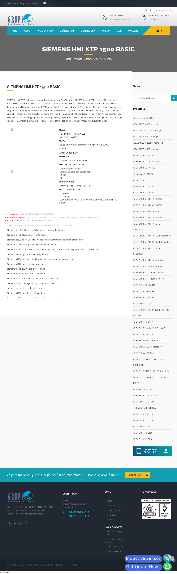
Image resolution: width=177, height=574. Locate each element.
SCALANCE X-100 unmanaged (148, 130)
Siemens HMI (67, 31)
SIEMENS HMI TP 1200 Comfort (149, 272)
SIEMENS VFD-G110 (143, 322)
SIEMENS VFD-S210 (143, 439)
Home (14, 31)
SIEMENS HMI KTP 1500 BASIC (148, 217)
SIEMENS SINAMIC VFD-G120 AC (149, 328)
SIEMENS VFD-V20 (142, 303)
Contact (160, 30)
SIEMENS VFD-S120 (143, 433)
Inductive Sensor (143, 559)
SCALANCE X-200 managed (147, 136)
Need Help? (73, 564)
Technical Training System (114, 540)
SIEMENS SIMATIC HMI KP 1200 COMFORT (148, 362)
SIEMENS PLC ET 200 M (145, 395)
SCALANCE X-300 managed (147, 149)
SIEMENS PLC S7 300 (144, 155)
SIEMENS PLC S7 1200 (144, 192)
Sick (119, 31)
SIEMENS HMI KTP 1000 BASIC (148, 211)
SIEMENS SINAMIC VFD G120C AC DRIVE (149, 380)
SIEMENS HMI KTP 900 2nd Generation (152, 242)
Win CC (106, 31)
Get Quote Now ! (143, 567)
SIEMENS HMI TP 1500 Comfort (149, 278)
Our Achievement (114, 510)
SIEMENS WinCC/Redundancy (148, 346)
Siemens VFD (88, 31)
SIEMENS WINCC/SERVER (146, 340)
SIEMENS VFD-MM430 (144, 291)
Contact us (135, 475)
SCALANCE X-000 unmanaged (148, 124)
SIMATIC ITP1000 (114, 551)
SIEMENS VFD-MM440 (144, 285)
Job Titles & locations (165, 10)
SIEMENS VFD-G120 (143, 414)
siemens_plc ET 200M (144, 118)
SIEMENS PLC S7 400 (144, 186)
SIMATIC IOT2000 (114, 546)
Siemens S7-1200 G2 (143, 174)
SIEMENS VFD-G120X (144, 401)
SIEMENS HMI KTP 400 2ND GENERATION (147, 226)
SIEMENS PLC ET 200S (144, 180)
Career (109, 519)
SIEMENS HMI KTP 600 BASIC (148, 205)
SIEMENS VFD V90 (142, 426)
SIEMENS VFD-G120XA (145, 408)
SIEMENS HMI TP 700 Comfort (148, 266)
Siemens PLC (45, 31)
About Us (110, 505)
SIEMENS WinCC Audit (144, 353)
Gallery (133, 31)
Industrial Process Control (114, 533)
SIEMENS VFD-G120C (144, 420)
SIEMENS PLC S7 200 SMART (148, 161)
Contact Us (111, 515)
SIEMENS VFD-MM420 (144, 297)
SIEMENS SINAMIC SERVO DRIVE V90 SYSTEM (151, 313)
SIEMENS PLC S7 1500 (144, 167)
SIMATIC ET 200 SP (143, 389)
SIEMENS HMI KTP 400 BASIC (148, 199)
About (28, 31)
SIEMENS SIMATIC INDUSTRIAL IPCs (151, 371)
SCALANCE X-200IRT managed (148, 142)
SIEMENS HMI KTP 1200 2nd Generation (147, 251)
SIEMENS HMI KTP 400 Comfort (149, 260)
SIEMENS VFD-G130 (143, 334)
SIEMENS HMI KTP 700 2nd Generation (152, 235)
